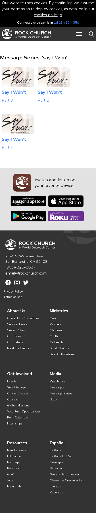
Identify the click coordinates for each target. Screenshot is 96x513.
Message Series (61, 393)
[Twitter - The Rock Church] (26, 282)
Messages (57, 387)
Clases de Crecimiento (66, 480)
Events (12, 381)
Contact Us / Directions (23, 318)
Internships (15, 423)
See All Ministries (62, 354)
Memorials (14, 486)
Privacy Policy (13, 291)
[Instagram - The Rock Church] (17, 282)
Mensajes (56, 462)
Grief (10, 474)
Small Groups (59, 348)
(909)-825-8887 (20, 267)
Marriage (13, 462)
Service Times (17, 324)
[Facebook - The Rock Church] (8, 282)
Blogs (54, 399)
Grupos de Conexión (64, 474)
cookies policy (46, 15)
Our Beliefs (15, 342)
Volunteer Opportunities (24, 411)
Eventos (55, 486)
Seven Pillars (16, 330)
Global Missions (18, 405)
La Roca (55, 450)
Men (53, 318)
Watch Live (57, 381)
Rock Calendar (17, 417)
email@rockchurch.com (26, 273)
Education (14, 456)
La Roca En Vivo (61, 456)
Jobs (10, 480)
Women (55, 324)
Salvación (57, 468)
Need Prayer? (16, 450)
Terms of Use (13, 297)
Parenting (14, 468)
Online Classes (18, 393)
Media (55, 373)
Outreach (56, 342)
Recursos (56, 492)
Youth (54, 336)
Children (56, 330)
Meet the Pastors (19, 348)
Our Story (14, 336)
